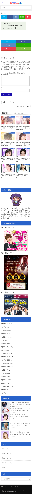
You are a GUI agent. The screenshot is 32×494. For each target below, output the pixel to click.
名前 (2, 87)
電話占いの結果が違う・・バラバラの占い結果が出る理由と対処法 (20, 410)
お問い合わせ (17, 486)
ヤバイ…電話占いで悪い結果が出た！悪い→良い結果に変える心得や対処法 (20, 404)
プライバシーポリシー (9, 486)
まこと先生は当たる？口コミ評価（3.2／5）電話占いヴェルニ (20, 425)
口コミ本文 (4, 75)
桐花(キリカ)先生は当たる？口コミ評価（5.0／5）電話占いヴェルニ (20, 434)
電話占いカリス (6, 453)
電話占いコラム (6, 458)
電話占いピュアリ (7, 462)
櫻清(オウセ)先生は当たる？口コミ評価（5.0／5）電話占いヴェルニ (20, 416)
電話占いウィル (6, 448)
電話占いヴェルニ (7, 467)
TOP (2, 486)
